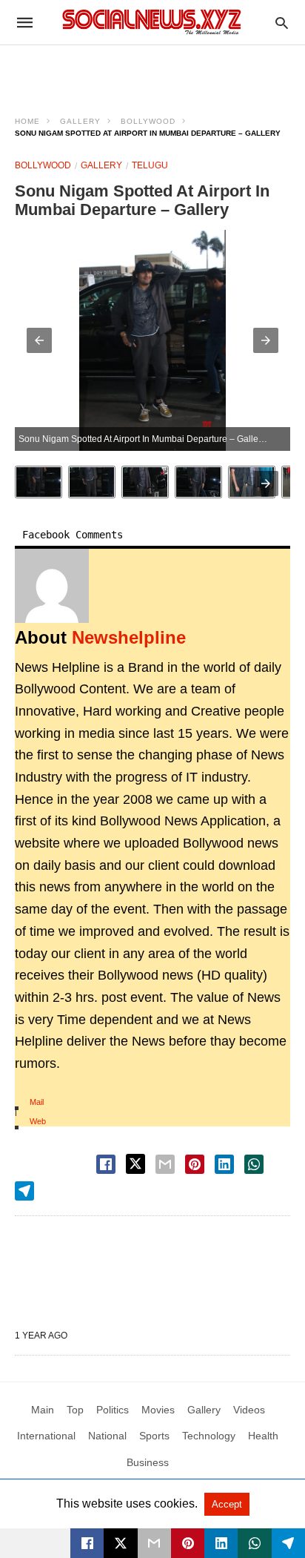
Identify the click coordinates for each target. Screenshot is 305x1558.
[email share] (165, 1164)
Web (38, 1121)
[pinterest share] (194, 1164)
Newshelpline (129, 637)
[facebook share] (105, 1164)
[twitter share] (135, 1164)
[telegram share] (24, 1191)
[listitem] (38, 482)
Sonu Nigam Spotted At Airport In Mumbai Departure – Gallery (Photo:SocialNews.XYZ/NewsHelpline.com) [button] (154, 439)
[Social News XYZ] (151, 22)
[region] (152, 71)
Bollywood (148, 121)
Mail (37, 1101)
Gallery (80, 121)
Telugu (150, 165)
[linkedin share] (224, 1164)
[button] (39, 340)
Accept (227, 1504)
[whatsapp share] (254, 1164)
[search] (281, 22)
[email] (154, 1543)
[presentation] (265, 483)
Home (27, 121)
